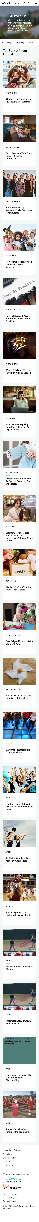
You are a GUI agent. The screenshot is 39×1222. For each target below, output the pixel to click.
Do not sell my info (10, 1195)
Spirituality (20, 42)
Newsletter (8, 1154)
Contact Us (8, 1165)
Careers (6, 1161)
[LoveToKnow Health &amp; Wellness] (12, 1180)
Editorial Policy (9, 1158)
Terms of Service (9, 1201)
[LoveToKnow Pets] (12, 1186)
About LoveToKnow (12, 1150)
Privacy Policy (8, 1198)
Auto (31, 42)
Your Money (6, 42)
